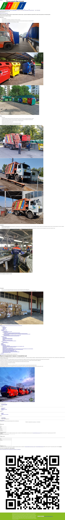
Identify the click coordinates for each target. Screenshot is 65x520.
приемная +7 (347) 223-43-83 (20, 10)
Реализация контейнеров (5, 342)
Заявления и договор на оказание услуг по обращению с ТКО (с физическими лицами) (13, 349)
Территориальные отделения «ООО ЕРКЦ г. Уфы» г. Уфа (9, 350)
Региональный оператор (4, 329)
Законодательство (3, 344)
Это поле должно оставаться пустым (4, 434)
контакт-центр (4, 10)
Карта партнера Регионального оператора (7, 338)
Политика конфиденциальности (48, 516)
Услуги (2, 341)
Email (1, 427)
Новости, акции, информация (6, 345)
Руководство (2, 408)
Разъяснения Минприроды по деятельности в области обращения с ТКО (12, 335)
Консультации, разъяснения (6, 334)
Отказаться (42, 516)
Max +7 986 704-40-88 (37, 10)
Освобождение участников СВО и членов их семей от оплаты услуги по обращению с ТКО (13, 346)
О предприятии (3, 326)
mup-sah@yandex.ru (31, 10)
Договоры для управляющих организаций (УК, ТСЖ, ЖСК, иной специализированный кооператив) (15, 333)
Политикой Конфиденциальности (40, 446)
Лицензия (4, 339)
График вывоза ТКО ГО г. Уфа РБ (8, 331)
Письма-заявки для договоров (4, 414)
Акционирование (5, 337)
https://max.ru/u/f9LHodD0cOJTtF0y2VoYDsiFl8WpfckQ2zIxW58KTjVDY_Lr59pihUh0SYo (10, 449)
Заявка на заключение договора (3, 325)
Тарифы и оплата (5, 347)
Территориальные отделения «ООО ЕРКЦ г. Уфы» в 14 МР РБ (10, 351)
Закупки (2, 343)
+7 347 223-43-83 (3, 417)
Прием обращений (9, 325)
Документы (2, 336)
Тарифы (2, 413)
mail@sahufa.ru (26, 10)
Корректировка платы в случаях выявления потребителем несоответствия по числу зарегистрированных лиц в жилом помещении (18, 348)
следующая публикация (4, 404)
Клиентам (2, 330)
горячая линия (12, 10)
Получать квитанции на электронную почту (17, 325)
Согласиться (39, 516)
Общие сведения (5, 327)
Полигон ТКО (4, 328)
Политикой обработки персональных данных (30, 446)
